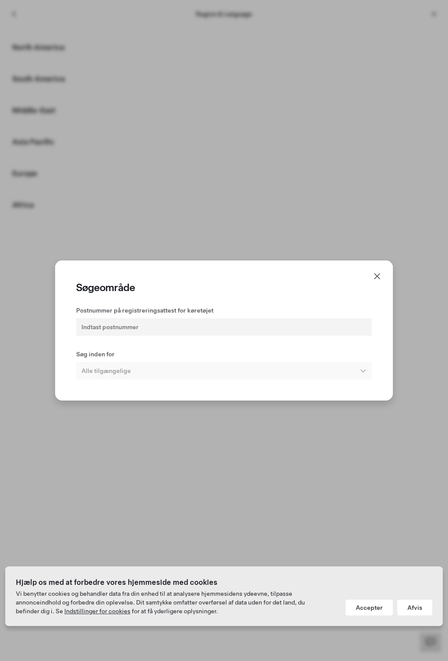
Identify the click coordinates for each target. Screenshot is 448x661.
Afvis (414, 607)
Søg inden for (95, 354)
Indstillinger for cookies (97, 611)
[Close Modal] (377, 276)
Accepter (369, 607)
